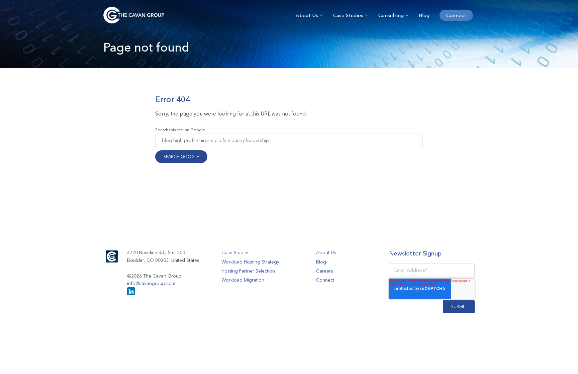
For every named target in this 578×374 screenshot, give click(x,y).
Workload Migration (242, 280)
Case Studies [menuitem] (348, 15)
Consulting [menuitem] (391, 15)
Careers (324, 271)
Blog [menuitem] (424, 15)
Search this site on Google (180, 129)
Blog (321, 262)
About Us (326, 252)
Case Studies (235, 252)
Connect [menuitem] (456, 15)
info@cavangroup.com (151, 283)
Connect (325, 280)
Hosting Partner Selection (248, 271)
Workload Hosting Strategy (250, 262)
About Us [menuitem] (307, 15)
